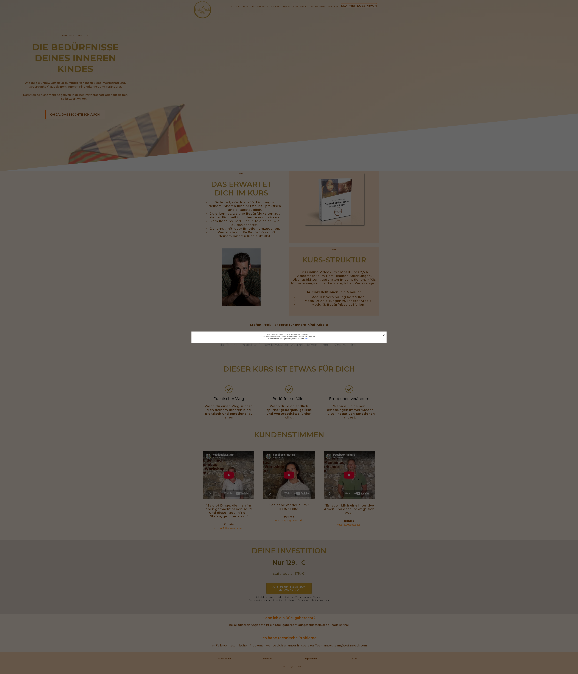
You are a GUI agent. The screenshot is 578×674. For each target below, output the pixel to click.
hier (306, 338)
